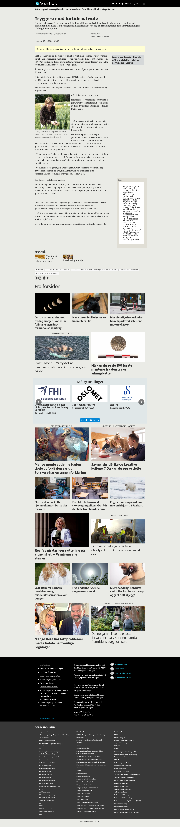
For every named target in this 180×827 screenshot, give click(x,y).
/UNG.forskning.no (123, 673)
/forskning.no (121, 669)
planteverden (51, 273)
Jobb (136, 3)
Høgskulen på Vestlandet (47, 780)
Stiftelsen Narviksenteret (122, 766)
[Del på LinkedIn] (43, 278)
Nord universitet (81, 773)
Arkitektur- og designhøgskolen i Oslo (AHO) (54, 735)
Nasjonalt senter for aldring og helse (88, 756)
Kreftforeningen (44, 792)
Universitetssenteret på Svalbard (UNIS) (127, 801)
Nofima (78, 770)
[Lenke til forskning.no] (70, 2)
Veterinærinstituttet (121, 806)
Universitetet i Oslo (120, 792)
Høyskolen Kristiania (46, 783)
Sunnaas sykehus (120, 768)
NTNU (78, 745)
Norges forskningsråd (83, 785)
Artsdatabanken (44, 738)
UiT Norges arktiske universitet (124, 780)
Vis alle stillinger (90, 420)
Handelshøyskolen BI (46, 766)
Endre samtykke (47, 719)
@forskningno (121, 664)
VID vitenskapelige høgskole (124, 809)
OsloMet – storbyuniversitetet (86, 811)
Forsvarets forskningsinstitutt (49, 757)
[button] (39, 402)
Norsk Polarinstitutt (83, 793)
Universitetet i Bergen (121, 786)
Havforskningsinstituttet (47, 768)
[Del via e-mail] (47, 278)
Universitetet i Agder (121, 783)
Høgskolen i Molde (45, 771)
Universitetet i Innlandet (122, 789)
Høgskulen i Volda (45, 777)
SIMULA (117, 746)
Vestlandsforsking (120, 804)
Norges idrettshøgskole (84, 790)
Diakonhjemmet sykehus (47, 740)
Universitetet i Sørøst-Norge (123, 798)
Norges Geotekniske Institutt (86, 779)
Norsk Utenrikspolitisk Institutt (87, 802)
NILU (40, 814)
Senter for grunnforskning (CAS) (125, 752)
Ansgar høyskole (44, 732)
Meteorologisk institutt (46, 800)
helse (74, 270)
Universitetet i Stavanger (122, 795)
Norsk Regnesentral (83, 796)
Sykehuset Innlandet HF (122, 771)
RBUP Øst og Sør (119, 738)
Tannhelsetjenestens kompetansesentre (127, 774)
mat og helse (52, 270)
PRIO (116, 735)
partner (39, 270)
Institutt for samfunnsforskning (49, 786)
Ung (121, 3)
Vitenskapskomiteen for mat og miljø (126, 812)
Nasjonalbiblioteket (82, 748)
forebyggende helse (129, 270)
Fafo (40, 749)
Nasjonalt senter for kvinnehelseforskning (90, 762)
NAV (40, 803)
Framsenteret (43, 760)
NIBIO (41, 806)
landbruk (64, 270)
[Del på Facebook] (36, 278)
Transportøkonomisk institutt (124, 777)
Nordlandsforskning (83, 776)
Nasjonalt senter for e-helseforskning (89, 759)
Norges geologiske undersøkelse (87, 788)
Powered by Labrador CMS (90, 822)
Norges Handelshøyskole (84, 782)
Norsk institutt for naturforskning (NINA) (90, 805)
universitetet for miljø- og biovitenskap (98, 270)
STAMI (116, 760)
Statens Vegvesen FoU (121, 763)
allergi (39, 273)
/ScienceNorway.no (123, 678)
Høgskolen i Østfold (45, 774)
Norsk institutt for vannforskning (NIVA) (90, 808)
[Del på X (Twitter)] (40, 278)
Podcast (128, 3)
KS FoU (41, 789)
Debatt (114, 3)
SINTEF (116, 749)
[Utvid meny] (144, 3)
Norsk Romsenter (82, 799)
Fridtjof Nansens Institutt (47, 763)
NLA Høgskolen (81, 732)
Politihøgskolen (119, 732)
